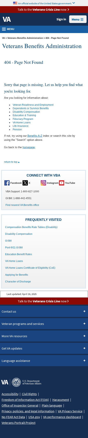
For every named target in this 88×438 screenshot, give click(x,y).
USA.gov (34, 417)
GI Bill (8, 240)
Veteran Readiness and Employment (33, 104)
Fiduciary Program (23, 119)
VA (3, 38)
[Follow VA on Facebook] (13, 182)
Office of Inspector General (20, 405)
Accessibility (10, 394)
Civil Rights (29, 394)
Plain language (52, 405)
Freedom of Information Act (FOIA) (25, 400)
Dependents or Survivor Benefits (31, 108)
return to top (11, 162)
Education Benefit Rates (18, 254)
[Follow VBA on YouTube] (68, 182)
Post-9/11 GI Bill (14, 247)
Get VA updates (12, 348)
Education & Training (24, 115)
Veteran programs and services (23, 324)
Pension (17, 129)
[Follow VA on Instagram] (50, 182)
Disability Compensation (26, 111)
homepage (29, 147)
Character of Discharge (18, 281)
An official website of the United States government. (45, 3)
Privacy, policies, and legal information (28, 411)
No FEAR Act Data (13, 417)
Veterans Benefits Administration (25, 38)
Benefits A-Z (34, 135)
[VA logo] (7, 19)
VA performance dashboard (62, 417)
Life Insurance (20, 126)
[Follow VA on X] (31, 182)
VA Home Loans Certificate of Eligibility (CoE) (30, 267)
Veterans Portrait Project (18, 423)
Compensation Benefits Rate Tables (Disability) (31, 227)
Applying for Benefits (16, 274)
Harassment (60, 400)
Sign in (61, 19)
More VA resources (14, 336)
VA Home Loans (21, 122)
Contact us (9, 311)
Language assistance (16, 361)
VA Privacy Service (70, 411)
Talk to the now (42, 9)
